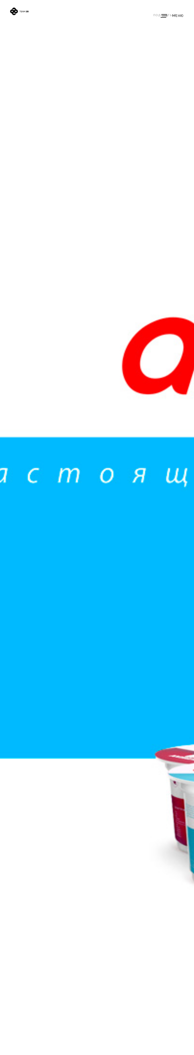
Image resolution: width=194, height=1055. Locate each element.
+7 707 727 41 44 (131, 19)
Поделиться (164, 15)
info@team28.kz (148, 19)
